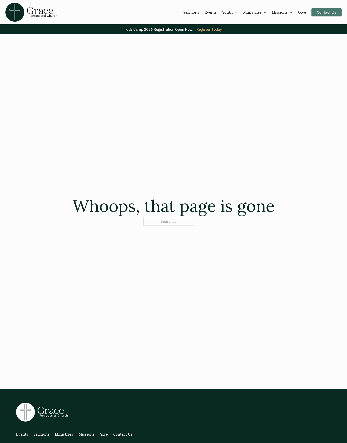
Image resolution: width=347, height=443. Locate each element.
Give (302, 12)
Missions (280, 12)
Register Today (209, 29)
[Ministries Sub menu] (264, 12)
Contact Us (326, 12)
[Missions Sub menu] (291, 12)
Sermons (191, 12)
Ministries (252, 12)
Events (211, 12)
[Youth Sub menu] (236, 12)
